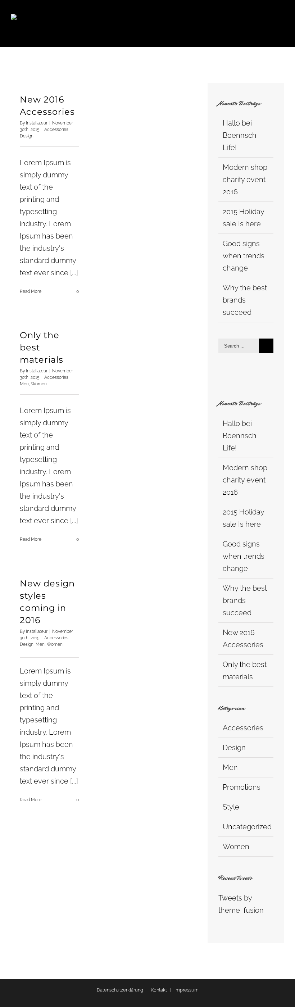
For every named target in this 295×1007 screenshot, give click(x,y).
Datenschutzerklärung (120, 990)
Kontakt (159, 990)
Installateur (36, 123)
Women (39, 383)
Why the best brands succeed (245, 300)
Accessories (56, 129)
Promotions (241, 787)
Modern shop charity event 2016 (245, 179)
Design (26, 136)
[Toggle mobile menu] (281, 18)
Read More (30, 291)
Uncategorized (246, 826)
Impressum (186, 990)
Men (24, 383)
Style (231, 807)
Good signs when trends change (243, 255)
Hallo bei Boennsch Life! (240, 135)
